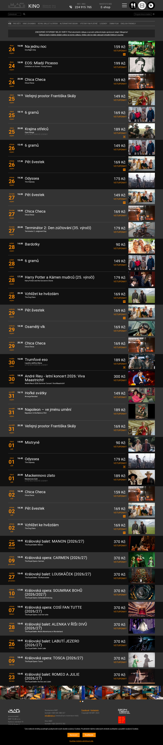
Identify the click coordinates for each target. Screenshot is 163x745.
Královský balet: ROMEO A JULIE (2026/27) (52, 676)
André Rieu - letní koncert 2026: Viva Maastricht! (55, 378)
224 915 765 (83, 7)
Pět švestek (34, 162)
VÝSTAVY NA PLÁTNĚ (88, 24)
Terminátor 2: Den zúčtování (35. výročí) (58, 228)
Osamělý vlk (35, 327)
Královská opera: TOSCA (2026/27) (54, 658)
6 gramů (32, 112)
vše (9, 24)
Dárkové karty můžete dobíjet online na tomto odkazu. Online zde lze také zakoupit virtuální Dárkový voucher (81, 35)
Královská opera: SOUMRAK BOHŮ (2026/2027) (53, 593)
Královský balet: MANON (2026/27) (54, 541)
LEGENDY (103, 24)
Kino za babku (29, 24)
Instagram (95, 710)
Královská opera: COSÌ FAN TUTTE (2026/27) (53, 609)
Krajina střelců (36, 129)
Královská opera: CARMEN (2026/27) (56, 558)
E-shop (105, 7)
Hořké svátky (36, 393)
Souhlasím (89, 735)
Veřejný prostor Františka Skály (50, 96)
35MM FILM (113, 24)
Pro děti (17, 24)
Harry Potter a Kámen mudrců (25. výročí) (59, 277)
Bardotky (32, 244)
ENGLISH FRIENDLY (128, 24)
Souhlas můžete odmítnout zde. (81, 741)
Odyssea (32, 178)
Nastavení (73, 735)
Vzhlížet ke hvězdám (42, 294)
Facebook (85, 710)
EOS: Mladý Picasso (41, 63)
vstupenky (120, 50)
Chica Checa (35, 80)
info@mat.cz (50, 716)
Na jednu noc (35, 47)
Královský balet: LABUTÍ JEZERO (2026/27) (52, 643)
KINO (34, 6)
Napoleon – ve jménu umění (48, 410)
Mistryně (32, 442)
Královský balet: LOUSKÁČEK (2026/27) (58, 574)
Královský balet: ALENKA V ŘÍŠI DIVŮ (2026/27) (56, 626)
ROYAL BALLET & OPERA (48, 24)
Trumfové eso (36, 360)
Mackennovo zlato (40, 476)
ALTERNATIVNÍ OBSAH (69, 24)
